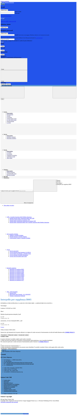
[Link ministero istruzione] (7, 2)
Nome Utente (18, 11)
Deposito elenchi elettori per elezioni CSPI (20, 219)
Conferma (8, 84)
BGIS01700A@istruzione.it (19, 362)
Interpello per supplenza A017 (17, 280)
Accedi (2, 4)
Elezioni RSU (13, 293)
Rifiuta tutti (12, 335)
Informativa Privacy (8, 383)
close (2, 99)
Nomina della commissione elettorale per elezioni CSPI (23, 221)
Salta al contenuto (5, 1)
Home (58, 180)
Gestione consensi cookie (10, 389)
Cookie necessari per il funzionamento (10, 345)
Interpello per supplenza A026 (17, 272)
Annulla (2, 84)
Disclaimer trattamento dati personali (9, 402)
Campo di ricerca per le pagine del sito (10, 190)
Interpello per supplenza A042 (17, 278)
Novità (58, 181)
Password (17, 13)
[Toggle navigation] (12, 92)
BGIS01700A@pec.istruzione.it (20, 364)
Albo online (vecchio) (9, 205)
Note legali (6, 381)
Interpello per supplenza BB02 (17, 276)
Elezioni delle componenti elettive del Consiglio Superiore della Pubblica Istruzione (29, 222)
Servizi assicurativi (14, 251)
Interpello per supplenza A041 (17, 277)
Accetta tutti (23, 335)
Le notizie (59, 183)
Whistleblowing (7, 388)
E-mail (16, 35)
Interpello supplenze (11, 268)
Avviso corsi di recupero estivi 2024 (18, 256)
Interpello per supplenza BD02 (17, 274)
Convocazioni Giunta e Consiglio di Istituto (20, 238)
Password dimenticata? (6, 16)
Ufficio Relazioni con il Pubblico (11, 384)
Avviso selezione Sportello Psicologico (19, 255)
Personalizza (4, 335)
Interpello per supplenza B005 (17, 269)
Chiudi (2, 46)
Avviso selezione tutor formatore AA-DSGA (20, 252)
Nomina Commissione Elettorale (17, 295)
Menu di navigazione (28, 202)
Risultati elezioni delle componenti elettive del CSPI (22, 218)
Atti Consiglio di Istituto (12, 234)
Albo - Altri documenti (12, 291)
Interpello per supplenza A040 (17, 270)
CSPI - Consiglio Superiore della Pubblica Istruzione (19, 217)
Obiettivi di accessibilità (9, 387)
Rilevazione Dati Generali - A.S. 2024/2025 (20, 294)
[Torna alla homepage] (38, 85)
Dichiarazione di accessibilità (10, 385)
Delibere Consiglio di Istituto (16, 235)
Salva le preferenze (12, 348)
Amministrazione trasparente (10, 391)
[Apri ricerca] (64, 92)
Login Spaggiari (39, 37)
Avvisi (8, 249)
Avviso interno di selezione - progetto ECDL (20, 253)
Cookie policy (7, 380)
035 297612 (8, 361)
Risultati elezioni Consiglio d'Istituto (18, 236)
